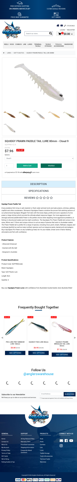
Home (3, 439)
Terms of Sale (6, 453)
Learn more (35, 172)
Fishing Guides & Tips (8, 462)
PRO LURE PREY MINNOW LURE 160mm (15, 343)
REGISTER (71, 30)
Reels (42, 441)
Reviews (30, 197)
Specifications (38, 190)
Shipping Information (27, 447)
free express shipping (19, 7)
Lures (42, 450)
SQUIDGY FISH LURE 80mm (38, 342)
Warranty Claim (25, 441)
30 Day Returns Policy (27, 439)
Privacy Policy (69, 398)
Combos (42, 444)
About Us (4, 444)
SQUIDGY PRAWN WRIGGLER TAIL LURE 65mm (62, 344)
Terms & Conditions (59, 398)
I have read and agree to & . (57, 398)
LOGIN (62, 30)
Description (38, 184)
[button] (51, 165)
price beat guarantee (20, 17)
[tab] (38, 184)
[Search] (51, 33)
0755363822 (71, 26)
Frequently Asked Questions (26, 451)
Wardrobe (43, 462)
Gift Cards (56, 17)
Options (7, 155)
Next (75, 337)
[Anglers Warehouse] (12, 30)
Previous (2, 337)
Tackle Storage (45, 453)
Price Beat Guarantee (27, 444)
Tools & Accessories (46, 456)
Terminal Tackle (45, 459)
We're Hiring (5, 459)
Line (41, 447)
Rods (41, 439)
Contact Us (5, 441)
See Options (15, 353)
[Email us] (62, 440)
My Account (5, 447)
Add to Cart (27, 166)
